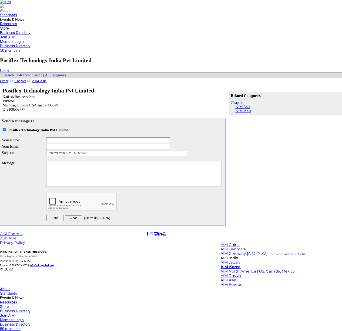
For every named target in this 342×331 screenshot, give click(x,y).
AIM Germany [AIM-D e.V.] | (263, 253)
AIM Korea (231, 267)
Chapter (236, 103)
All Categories (55, 75)
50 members (10, 50)
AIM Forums (11, 234)
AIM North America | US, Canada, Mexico (258, 271)
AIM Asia (242, 107)
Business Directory (15, 33)
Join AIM (7, 37)
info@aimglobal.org (42, 265)
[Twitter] (152, 234)
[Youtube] (164, 234)
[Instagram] (156, 234)
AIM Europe (231, 284)
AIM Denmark (233, 249)
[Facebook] (147, 234)
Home (4, 70)
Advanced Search (29, 75)
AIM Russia (231, 275)
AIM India (243, 111)
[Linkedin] (160, 234)
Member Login (12, 41)
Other (4, 81)
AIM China (230, 244)
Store (4, 28)
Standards (8, 15)
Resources (8, 24)
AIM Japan (230, 262)
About (5, 10)
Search (9, 75)
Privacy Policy (12, 242)
